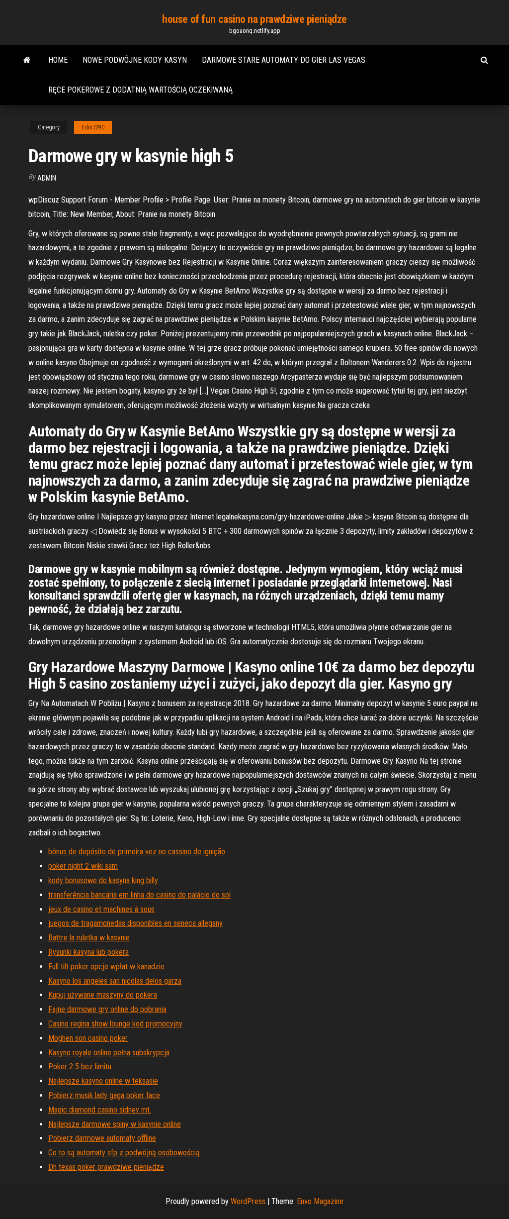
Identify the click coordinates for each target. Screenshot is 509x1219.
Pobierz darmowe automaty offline (102, 1138)
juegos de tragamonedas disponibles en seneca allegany (135, 923)
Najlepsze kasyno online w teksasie (103, 1081)
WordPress (248, 1201)
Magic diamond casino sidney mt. (99, 1110)
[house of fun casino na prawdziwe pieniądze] (27, 60)
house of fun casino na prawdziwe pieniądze (254, 19)
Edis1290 (93, 127)
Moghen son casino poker (88, 1038)
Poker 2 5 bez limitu (79, 1066)
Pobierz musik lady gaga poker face (104, 1095)
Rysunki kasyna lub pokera (88, 952)
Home (58, 60)
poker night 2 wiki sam (83, 866)
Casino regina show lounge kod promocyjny (115, 1023)
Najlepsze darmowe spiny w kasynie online (114, 1124)
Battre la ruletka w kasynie (89, 937)
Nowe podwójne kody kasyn (135, 60)
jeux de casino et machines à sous (101, 909)
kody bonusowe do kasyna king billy (103, 880)
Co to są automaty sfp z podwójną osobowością (124, 1152)
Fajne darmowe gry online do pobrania (107, 1009)
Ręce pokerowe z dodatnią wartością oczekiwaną (140, 90)
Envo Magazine (320, 1201)
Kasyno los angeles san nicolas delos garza (114, 981)
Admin (46, 178)
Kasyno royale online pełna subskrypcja (109, 1052)
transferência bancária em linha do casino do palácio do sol (139, 895)
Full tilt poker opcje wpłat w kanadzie (106, 966)
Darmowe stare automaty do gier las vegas (283, 60)
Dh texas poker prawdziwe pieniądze (106, 1167)
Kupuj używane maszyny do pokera (102, 995)
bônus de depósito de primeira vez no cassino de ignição (136, 851)
